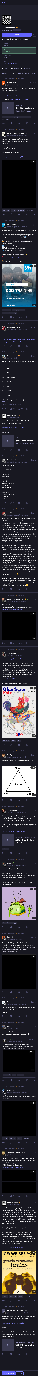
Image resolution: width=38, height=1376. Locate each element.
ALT (34, 305)
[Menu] (34, 35)
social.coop (17, 30)
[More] (35, 123)
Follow (16, 35)
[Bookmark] (27, 123)
